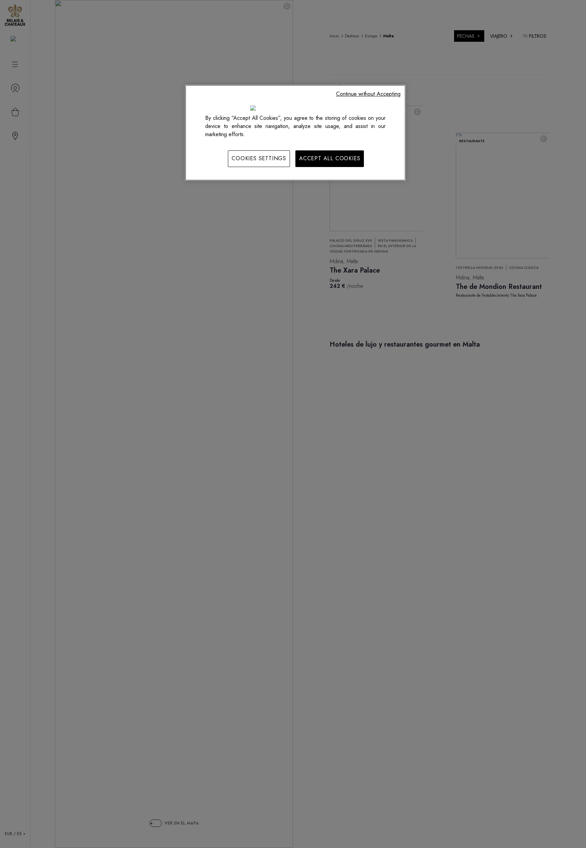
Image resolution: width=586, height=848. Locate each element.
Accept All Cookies (329, 158)
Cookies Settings (259, 158)
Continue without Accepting (368, 94)
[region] (295, 133)
